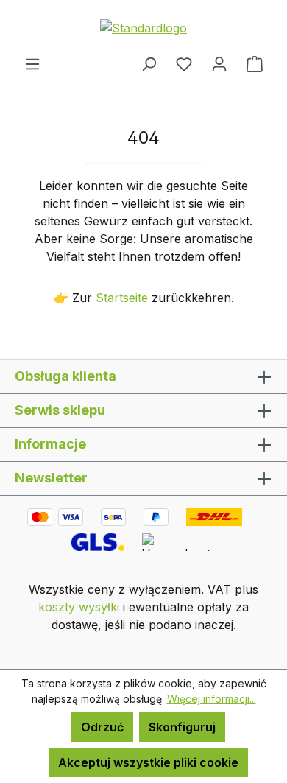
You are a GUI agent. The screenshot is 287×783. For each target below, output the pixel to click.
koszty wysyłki (78, 607)
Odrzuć (102, 727)
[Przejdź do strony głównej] (143, 27)
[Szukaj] (148, 63)
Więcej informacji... (211, 698)
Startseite (122, 297)
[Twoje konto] (219, 63)
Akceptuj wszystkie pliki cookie (148, 762)
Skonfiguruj (182, 727)
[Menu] (32, 63)
